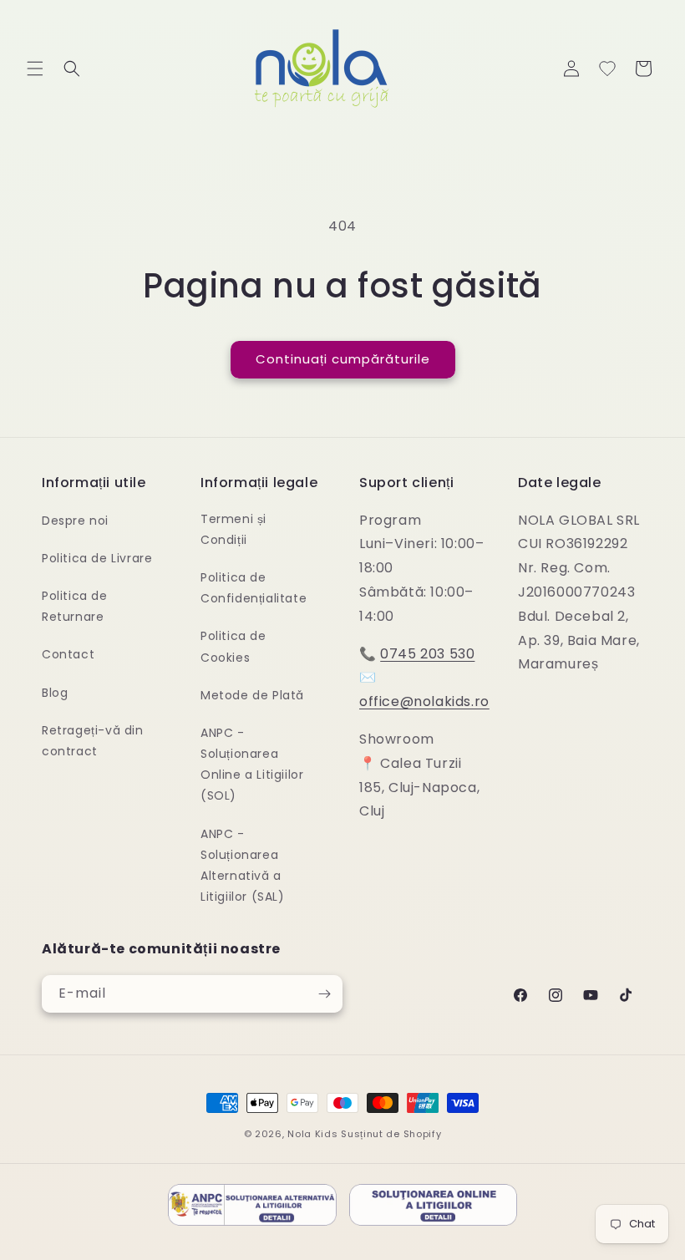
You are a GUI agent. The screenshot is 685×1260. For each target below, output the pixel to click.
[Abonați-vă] (324, 994)
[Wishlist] (607, 68)
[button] (35, 68)
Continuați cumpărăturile (343, 359)
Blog (55, 692)
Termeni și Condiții (233, 529)
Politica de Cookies (233, 646)
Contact (68, 654)
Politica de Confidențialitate (253, 588)
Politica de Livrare (97, 558)
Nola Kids (312, 1134)
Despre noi (75, 520)
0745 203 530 (427, 653)
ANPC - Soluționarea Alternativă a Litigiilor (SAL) (242, 866)
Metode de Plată (252, 695)
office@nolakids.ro (424, 701)
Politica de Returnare (75, 606)
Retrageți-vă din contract (93, 741)
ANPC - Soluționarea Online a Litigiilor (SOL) (251, 764)
